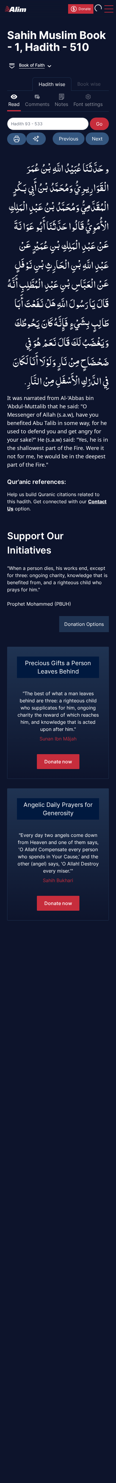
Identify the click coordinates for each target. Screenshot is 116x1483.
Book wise (89, 84)
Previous (68, 139)
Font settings (88, 104)
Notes (61, 104)
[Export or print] (16, 139)
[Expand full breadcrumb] (12, 65)
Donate (85, 9)
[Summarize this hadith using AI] (36, 138)
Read (14, 104)
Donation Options (84, 624)
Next (97, 139)
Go (99, 124)
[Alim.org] (17, 9)
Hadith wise (52, 84)
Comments (37, 104)
